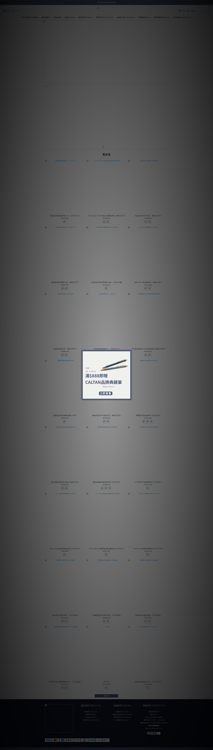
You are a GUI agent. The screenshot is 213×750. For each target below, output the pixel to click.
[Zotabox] (130, 397)
